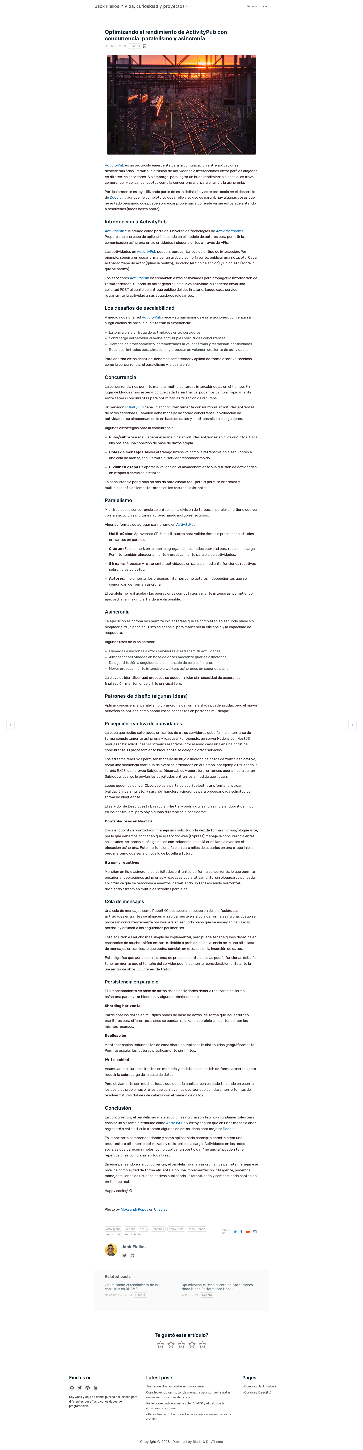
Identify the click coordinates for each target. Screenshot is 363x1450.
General (252, 6)
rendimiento (133, 1234)
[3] (192, 1345)
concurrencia (196, 1229)
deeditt (130, 1229)
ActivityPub (114, 165)
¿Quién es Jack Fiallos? (259, 1386)
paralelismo (176, 1229)
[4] (202, 1345)
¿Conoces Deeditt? (257, 1392)
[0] (160, 1345)
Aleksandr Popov (134, 1209)
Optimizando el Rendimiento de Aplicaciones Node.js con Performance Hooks (217, 1287)
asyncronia (113, 1234)
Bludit (197, 1442)
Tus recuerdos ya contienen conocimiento (177, 1386)
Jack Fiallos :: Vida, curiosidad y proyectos (140, 6)
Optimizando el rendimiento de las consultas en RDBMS (132, 1287)
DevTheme (214, 1442)
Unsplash (162, 1209)
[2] (181, 1345)
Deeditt (116, 197)
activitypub (113, 1229)
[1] (171, 1345)
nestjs (144, 1229)
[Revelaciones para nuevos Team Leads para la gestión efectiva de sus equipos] (10, 725)
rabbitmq (158, 1229)
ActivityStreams (229, 231)
